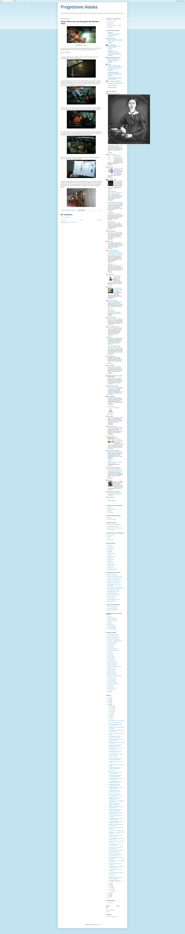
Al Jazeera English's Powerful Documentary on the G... (115, 782)
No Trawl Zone (111, 406)
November (111, 708)
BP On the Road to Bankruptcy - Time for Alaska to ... (115, 855)
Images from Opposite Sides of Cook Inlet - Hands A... (116, 731)
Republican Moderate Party (113, 609)
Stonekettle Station (112, 179)
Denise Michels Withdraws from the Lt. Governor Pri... (116, 779)
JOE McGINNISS (111, 396)
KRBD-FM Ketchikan (111, 672)
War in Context (110, 567)
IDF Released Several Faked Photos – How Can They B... (116, 867)
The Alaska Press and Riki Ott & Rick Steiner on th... (115, 795)
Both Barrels (110, 241)
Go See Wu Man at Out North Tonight (116, 720)
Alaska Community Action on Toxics (115, 577)
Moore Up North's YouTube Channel (114, 528)
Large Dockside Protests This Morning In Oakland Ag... (115, 768)
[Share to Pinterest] (84, 210)
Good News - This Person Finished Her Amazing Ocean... (116, 850)
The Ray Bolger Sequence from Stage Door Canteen (115, 822)
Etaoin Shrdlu (110, 624)
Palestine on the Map (113, 756)
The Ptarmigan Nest (112, 426)
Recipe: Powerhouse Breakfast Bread (115, 451)
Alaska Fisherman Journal (112, 636)
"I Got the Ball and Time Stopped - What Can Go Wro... (116, 754)
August (110, 713)
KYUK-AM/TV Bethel (111, 682)
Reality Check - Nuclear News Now (115, 83)
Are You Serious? (112, 875)
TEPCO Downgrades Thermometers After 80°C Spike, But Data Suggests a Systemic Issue (115, 40)
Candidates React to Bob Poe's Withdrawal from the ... (115, 798)
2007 (109, 897)
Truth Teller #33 (117, 168)
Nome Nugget (110, 685)
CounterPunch (110, 546)
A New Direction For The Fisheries (114, 366)
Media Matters (110, 558)
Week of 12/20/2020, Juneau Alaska (115, 232)
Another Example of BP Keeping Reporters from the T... (115, 813)
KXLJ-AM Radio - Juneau (112, 526)
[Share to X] (81, 210)
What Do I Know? (111, 154)
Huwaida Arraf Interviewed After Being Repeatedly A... (115, 878)
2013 (109, 699)
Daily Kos (109, 507)
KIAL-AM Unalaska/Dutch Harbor (114, 666)
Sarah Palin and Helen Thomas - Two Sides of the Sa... (116, 839)
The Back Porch (111, 497)
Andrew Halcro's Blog (111, 620)
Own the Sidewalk (112, 500)
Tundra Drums (110, 690)
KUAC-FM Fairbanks (111, 680)
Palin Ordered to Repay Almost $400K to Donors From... (115, 746)
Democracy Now (110, 535)
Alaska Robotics (111, 311)
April (110, 885)
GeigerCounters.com (112, 85)
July (110, 715)
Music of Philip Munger (112, 916)
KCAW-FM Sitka (110, 658)
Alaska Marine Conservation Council (115, 586)
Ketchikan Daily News (112, 663)
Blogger (98, 924)
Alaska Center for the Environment (114, 576)
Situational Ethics (112, 436)
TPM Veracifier (110, 539)
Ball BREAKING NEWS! (112, 223)
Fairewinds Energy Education (114, 81)
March (110, 887)
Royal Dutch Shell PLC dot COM (114, 25)
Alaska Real (110, 416)
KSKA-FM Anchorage (111, 674)
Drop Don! (109, 517)
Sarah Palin (116, 481)
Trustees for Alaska (111, 601)
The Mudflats (111, 212)
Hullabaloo (109, 554)
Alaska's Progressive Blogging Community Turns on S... (115, 759)
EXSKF (109, 64)
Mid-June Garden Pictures (114, 793)
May (110, 883)
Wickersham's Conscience (113, 93)
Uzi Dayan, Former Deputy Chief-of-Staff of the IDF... (116, 825)
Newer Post (63, 219)
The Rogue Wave (111, 356)
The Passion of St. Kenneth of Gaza (116, 830)
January (111, 891)
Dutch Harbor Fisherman (112, 648)
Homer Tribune (110, 653)
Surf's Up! (111, 718)
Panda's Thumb (110, 562)
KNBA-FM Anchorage (111, 669)
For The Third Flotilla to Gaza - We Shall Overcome (116, 845)
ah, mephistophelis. (112, 45)
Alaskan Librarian (112, 231)
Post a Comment (66, 217)
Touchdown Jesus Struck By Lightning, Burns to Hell (115, 785)
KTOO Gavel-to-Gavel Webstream (114, 675)
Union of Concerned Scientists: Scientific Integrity (115, 78)
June (110, 717)
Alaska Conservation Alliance (113, 579)
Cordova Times (110, 645)
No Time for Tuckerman (112, 213)
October (111, 709)
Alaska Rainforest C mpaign (113, 590)
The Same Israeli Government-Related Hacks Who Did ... (115, 810)
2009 (109, 893)
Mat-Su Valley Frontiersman (113, 683)
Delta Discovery (110, 647)
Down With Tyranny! (111, 509)
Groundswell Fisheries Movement (115, 202)
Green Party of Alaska (112, 608)
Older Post (99, 219)
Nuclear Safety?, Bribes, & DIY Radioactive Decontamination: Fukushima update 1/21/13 (114, 60)
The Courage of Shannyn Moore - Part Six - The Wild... (115, 725)
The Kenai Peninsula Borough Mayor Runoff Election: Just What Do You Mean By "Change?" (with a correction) (115, 470)
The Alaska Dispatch (111, 627)
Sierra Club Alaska (111, 598)
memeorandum (110, 559)
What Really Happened (112, 569)
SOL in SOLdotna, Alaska (113, 326)
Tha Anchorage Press (111, 625)
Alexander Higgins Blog (113, 72)
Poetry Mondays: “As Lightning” (114, 145)
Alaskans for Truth (111, 596)
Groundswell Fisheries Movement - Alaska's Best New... (116, 788)
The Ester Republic (112, 317)
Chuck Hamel (110, 902)
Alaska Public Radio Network (113, 639)
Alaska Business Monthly (112, 634)
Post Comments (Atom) (71, 222)
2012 (109, 701)
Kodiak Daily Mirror (111, 671)
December (111, 706)
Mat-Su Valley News (111, 519)
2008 (109, 895)
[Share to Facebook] (82, 210)
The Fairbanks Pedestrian (113, 450)
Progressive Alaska (79, 7)
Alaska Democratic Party (112, 606)
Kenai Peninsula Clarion (112, 661)
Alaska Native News (111, 617)
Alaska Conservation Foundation (114, 581)
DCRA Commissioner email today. (114, 242)
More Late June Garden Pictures (115, 722)
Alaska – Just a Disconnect (113, 378)
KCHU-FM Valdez (111, 659)
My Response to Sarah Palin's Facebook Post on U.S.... (115, 881)
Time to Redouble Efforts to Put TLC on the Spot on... (116, 748)
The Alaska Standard (111, 629)
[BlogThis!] (80, 210)
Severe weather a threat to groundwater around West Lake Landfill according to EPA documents (115, 53)
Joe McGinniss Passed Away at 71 (114, 397)
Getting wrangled (111, 338)
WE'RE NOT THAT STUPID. (114, 491)
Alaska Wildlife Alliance (112, 593)
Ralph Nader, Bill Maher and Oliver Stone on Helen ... (116, 807)
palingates (110, 480)
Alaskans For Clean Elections (113, 594)
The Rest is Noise (111, 565)
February (111, 889)
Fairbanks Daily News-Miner (113, 650)
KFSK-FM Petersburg (111, 664)
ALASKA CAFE (111, 365)
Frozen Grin (110, 167)
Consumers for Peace (111, 20)
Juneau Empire (110, 655)
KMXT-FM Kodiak (111, 667)
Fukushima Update (112, 87)
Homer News (110, 651)
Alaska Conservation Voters (113, 582)
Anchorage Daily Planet (112, 619)
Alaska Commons (112, 191)
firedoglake (109, 510)
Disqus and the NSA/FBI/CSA (113, 427)
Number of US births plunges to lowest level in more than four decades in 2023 (115, 193)
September (111, 711)
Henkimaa (110, 337)
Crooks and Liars (110, 548)
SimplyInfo (110, 32)
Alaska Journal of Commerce (113, 637)
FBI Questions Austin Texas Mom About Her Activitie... (116, 819)
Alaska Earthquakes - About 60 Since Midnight (118, 157)
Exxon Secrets (110, 22)
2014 (109, 697)
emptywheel (109, 549)
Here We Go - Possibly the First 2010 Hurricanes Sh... (116, 743)
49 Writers (109, 616)
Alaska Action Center (111, 574)
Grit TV (108, 538)
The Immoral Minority (112, 250)
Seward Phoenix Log (111, 688)
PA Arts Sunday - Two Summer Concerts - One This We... (115, 737)
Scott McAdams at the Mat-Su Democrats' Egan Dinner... (115, 776)
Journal (109, 460)
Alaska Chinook (111, 221)
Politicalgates (111, 274)
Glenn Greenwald (111, 553)
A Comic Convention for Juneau (114, 312)
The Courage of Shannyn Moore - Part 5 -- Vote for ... (115, 836)
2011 (109, 702)
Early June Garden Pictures (114, 853)
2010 (109, 704)
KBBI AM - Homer (111, 656)
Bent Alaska (110, 264)
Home (81, 219)
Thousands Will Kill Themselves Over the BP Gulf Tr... (115, 751)
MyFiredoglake (110, 512)
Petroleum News (110, 687)
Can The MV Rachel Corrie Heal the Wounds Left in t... (116, 873)
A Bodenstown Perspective (114, 467)
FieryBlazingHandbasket (113, 386)
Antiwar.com (110, 545)
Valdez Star (109, 691)
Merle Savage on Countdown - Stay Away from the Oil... (116, 740)
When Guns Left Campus (113, 318)
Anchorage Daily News (112, 642)
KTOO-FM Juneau (111, 677)
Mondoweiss (110, 561)
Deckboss (109, 622)
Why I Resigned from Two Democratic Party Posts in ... (115, 791)
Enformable (110, 50)
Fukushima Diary (111, 38)
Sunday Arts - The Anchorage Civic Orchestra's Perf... (116, 848)
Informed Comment (111, 556)
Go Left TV (109, 536)
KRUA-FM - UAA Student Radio (114, 524)
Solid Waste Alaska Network (113, 599)
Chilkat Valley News (111, 644)
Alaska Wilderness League (113, 591)
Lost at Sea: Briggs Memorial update (115, 301)
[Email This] (78, 210)
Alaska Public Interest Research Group (115, 588)
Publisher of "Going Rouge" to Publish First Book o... (115, 804)
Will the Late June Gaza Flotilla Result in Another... (115, 773)
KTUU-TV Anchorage (111, 679)
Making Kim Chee (112, 770)
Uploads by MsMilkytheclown (114, 57)
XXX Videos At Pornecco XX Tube (114, 265)
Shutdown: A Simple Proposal (114, 417)
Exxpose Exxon (110, 24)
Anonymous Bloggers (113, 300)
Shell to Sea (110, 27)
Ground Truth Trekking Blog (114, 346)
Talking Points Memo (111, 564)
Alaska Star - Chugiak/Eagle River (114, 640)
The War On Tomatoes (118, 180)
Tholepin (110, 287)
